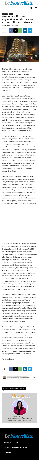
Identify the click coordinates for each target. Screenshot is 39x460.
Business (5, 14)
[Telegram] (30, 30)
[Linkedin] (25, 30)
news (10, 14)
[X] (15, 30)
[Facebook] (11, 30)
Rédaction (7, 26)
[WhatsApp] (20, 30)
